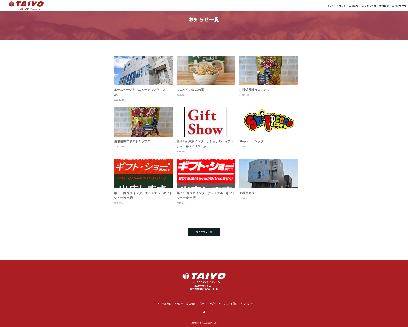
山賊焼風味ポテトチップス (132, 141)
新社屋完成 (247, 193)
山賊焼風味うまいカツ (254, 90)
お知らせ (354, 5)
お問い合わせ (399, 5)
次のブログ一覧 (204, 232)
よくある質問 (369, 5)
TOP (330, 5)
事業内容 (341, 5)
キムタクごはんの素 (190, 90)
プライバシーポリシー (209, 303)
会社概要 (384, 5)
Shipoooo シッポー (252, 141)
